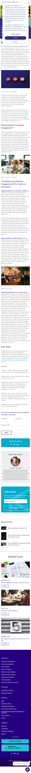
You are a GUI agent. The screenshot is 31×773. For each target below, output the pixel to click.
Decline (15, 42)
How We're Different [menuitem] (7, 731)
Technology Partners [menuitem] (7, 690)
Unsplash (11, 288)
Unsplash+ (3, 91)
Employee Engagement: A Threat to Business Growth (15, 582)
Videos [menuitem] (3, 718)
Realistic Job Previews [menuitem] (8, 674)
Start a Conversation (15, 741)
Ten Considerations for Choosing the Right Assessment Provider (19, 544)
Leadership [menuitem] (4, 728)
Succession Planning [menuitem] (7, 677)
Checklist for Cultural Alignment (9, 610)
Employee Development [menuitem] (8, 672)
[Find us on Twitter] (14, 754)
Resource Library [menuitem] (6, 703)
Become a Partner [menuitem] (6, 693)
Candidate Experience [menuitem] (7, 706)
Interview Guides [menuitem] (6, 669)
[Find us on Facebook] (11, 754)
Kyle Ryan (6, 288)
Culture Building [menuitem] (6, 679)
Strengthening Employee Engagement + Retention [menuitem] (13, 712)
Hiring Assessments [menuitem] (7, 664)
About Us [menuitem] (4, 726)
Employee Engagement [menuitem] (8, 661)
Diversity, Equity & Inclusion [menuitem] (9, 682)
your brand (26, 150)
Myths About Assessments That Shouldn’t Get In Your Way (15, 639)
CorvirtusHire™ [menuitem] (5, 666)
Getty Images (14, 91)
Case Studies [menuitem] (5, 715)
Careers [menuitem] (3, 734)
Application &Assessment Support (14, 747)
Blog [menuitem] (2, 701)
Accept (15, 38)
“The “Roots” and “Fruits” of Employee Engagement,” (14, 360)
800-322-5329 (15, 736)
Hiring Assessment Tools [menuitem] (8, 709)
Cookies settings (15, 34)
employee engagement (24, 111)
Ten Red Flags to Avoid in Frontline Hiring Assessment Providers (18, 536)
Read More (5, 586)
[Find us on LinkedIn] (18, 754)
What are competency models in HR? (17, 528)
